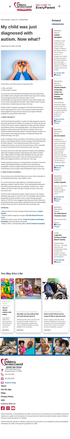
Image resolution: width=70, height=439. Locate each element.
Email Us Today (10, 383)
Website (58, 75)
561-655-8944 (60, 260)
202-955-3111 (60, 197)
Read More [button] (5, 330)
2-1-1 (57, 222)
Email (57, 123)
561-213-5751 (60, 119)
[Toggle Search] (59, 6)
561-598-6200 (60, 165)
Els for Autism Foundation (36, 223)
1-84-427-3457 (60, 73)
